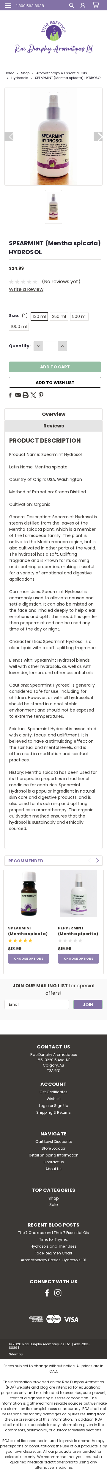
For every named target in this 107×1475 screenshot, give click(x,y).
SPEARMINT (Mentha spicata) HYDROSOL (68, 77)
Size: (18, 316)
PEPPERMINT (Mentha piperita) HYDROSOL (78, 931)
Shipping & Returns (53, 1112)
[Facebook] (10, 395)
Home (9, 73)
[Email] (18, 395)
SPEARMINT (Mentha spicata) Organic (28, 931)
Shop (25, 73)
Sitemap (16, 1354)
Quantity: (20, 346)
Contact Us (53, 1162)
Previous (8, 136)
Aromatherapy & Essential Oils (61, 73)
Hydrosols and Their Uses (53, 1246)
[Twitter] (33, 395)
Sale (53, 1205)
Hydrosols (19, 77)
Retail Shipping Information (53, 1155)
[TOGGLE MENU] (8, 5)
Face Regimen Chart (53, 1253)
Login (44, 1105)
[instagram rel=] (58, 1293)
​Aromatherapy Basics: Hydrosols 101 (53, 1259)
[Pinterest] (41, 395)
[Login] (82, 6)
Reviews (53, 425)
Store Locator (53, 1148)
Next (98, 136)
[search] (71, 6)
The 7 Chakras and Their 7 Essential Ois (53, 1232)
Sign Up (61, 1105)
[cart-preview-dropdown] (95, 5)
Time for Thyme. (53, 1239)
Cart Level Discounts (53, 1141)
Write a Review (26, 289)
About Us (53, 1168)
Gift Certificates (53, 1091)
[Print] (26, 395)
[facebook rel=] (47, 1293)
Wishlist (54, 1098)
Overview (53, 414)
